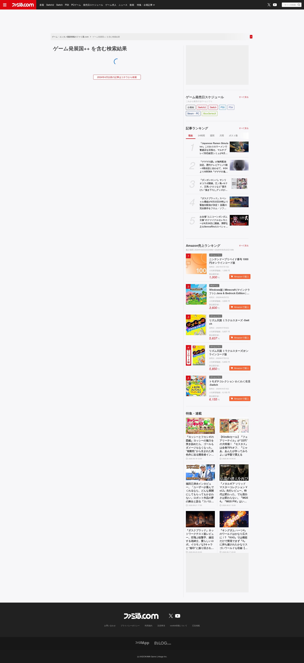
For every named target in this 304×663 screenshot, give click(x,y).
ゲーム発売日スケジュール (205, 97)
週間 (212, 135)
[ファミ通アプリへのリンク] (142, 642)
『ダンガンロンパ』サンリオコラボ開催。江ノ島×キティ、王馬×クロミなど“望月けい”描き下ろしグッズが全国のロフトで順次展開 (214, 185)
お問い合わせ (110, 625)
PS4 (231, 107)
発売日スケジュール (93, 4)
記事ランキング (197, 128)
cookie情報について (178, 625)
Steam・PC (193, 113)
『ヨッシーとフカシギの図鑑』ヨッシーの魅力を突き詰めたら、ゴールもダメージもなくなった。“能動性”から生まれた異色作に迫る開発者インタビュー (200, 445)
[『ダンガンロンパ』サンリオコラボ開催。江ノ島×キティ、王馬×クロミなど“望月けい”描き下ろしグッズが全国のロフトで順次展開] (239, 183)
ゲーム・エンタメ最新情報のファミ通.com (70, 36)
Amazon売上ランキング (203, 245)
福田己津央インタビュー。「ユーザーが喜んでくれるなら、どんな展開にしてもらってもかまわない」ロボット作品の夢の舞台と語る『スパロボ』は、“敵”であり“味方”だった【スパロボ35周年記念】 (200, 492)
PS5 (67, 4)
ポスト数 (233, 135)
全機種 (190, 107)
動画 (132, 4)
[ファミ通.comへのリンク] (23, 5)
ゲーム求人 (110, 4)
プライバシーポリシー (130, 625)
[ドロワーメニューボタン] (5, 4)
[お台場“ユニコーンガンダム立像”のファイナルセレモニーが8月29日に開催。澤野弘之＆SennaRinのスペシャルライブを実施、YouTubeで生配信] (239, 220)
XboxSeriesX (209, 113)
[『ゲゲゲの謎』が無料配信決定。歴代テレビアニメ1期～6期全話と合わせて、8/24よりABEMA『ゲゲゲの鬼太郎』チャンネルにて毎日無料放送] (239, 165)
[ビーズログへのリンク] (162, 642)
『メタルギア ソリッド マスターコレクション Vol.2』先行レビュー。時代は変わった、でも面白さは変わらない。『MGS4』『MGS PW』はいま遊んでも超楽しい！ (234, 492)
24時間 (201, 135)
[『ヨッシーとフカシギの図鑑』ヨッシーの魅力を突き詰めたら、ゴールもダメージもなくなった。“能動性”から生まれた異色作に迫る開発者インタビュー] (200, 426)
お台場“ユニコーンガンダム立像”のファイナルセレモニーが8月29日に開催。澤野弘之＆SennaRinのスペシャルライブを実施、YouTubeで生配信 (214, 221)
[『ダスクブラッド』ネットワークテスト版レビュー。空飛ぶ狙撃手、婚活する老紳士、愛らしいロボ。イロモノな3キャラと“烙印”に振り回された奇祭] (200, 519)
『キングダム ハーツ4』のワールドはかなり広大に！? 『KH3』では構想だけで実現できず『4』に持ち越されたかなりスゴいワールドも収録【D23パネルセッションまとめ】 (234, 539)
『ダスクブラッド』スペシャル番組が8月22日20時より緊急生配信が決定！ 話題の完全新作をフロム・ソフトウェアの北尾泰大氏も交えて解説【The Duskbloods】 (214, 203)
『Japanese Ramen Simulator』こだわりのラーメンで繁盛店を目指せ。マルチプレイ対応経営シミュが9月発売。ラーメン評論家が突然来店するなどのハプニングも (214, 148)
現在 (190, 135)
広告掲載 (196, 625)
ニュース (123, 4)
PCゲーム (76, 4)
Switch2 (50, 4)
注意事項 (161, 625)
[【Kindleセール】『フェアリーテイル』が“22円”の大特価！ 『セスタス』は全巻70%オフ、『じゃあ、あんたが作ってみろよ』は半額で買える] (234, 426)
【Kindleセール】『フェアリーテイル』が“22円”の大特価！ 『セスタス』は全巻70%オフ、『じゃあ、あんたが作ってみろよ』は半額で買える (234, 445)
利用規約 (148, 625)
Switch (59, 4)
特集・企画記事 (144, 4)
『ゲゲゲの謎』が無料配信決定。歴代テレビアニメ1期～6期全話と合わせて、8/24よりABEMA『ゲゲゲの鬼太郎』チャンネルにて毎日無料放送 (214, 166)
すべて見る (244, 97)
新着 (42, 4)
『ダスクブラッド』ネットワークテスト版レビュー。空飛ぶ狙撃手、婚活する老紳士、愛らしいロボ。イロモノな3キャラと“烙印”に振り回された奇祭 (200, 539)
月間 (221, 135)
